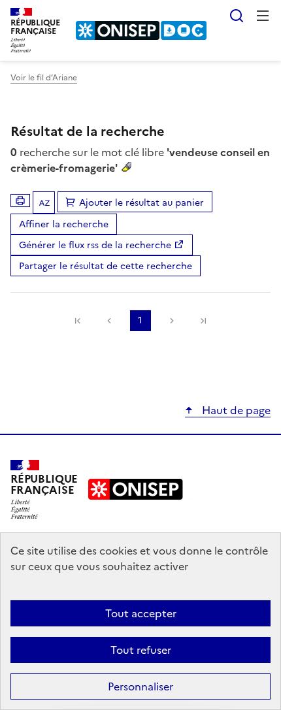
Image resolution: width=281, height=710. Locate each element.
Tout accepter (140, 613)
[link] (77, 320)
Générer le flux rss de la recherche (95, 245)
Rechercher (236, 16)
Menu (263, 16)
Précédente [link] (109, 320)
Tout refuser (140, 650)
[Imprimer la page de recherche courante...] (20, 200)
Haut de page (235, 410)
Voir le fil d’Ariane (43, 78)
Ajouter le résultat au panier (141, 203)
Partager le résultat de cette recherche (105, 266)
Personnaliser (140, 686)
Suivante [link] (171, 320)
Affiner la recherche (63, 224)
